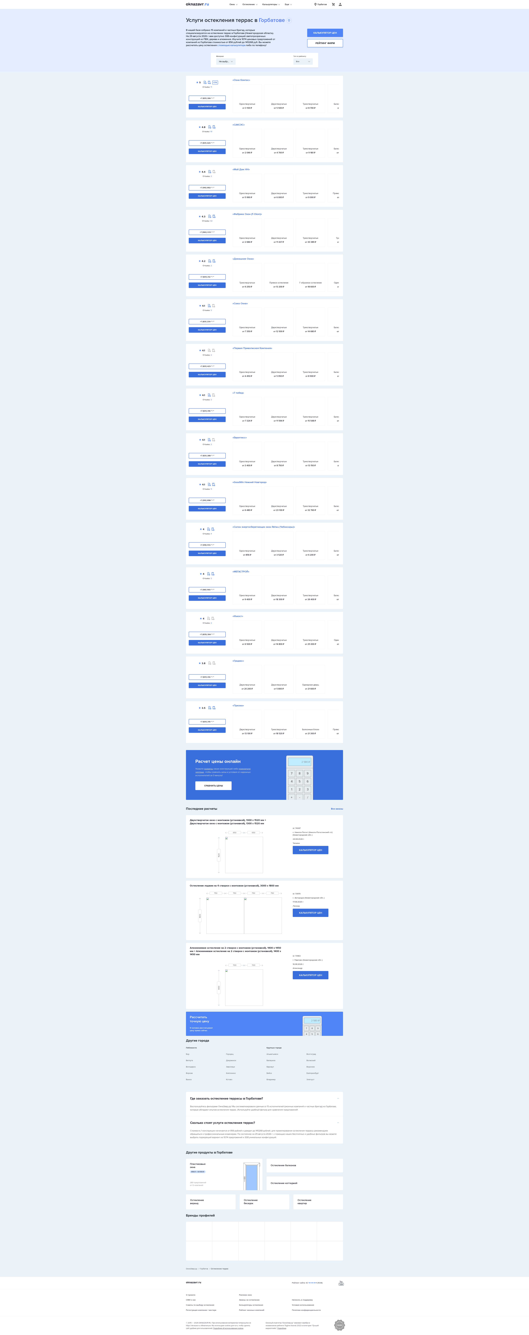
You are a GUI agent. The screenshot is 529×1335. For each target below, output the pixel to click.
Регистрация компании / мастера (201, 1310)
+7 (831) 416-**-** (207, 411)
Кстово (229, 1079)
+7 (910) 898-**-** (207, 500)
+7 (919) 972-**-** (207, 545)
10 (211, 131)
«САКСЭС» (239, 124)
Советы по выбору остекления (200, 1305)
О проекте (190, 1295)
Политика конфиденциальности (306, 1310)
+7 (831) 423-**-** (207, 366)
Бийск (269, 1073)
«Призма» (238, 705)
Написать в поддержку (302, 1300)
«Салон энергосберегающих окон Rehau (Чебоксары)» (264, 526)
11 (211, 87)
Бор (187, 1054)
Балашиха (271, 1060)
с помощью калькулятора (231, 45)
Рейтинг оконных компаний (251, 1310)
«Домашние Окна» (243, 258)
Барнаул (270, 1067)
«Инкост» (238, 616)
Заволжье (230, 1067)
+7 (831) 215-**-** (207, 722)
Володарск (191, 1067)
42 (211, 221)
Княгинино (231, 1073)
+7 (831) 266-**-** (207, 98)
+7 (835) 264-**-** (207, 634)
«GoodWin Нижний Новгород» (250, 482)
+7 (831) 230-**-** (207, 321)
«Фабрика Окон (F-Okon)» (247, 214)
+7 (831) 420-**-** (207, 143)
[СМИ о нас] (339, 1330)
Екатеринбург (313, 1073)
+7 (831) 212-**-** (207, 277)
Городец (230, 1054)
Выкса (188, 1079)
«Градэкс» (238, 660)
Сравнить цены (213, 785)
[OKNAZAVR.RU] (197, 4)
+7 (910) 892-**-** (207, 187)
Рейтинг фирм (325, 43)
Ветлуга (189, 1060)
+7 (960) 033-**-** (207, 232)
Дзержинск (231, 1060)
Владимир (271, 1079)
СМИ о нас (191, 1300)
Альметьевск (272, 1054)
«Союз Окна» (240, 303)
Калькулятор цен (325, 32)
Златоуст (310, 1079)
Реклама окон (245, 1295)
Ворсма (189, 1073)
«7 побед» (238, 392)
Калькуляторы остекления (251, 1305)
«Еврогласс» (240, 437)
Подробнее (281, 1328)
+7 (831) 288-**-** (207, 455)
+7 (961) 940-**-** (207, 590)
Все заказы (337, 808)
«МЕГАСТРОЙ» (241, 571)
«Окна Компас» (241, 80)
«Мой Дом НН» (241, 169)
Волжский (311, 1060)
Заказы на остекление (249, 1300)
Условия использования (303, 1305)
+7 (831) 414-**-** (207, 677)
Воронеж (311, 1067)
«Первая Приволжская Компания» (252, 348)
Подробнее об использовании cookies (228, 1328)
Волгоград (311, 1054)
